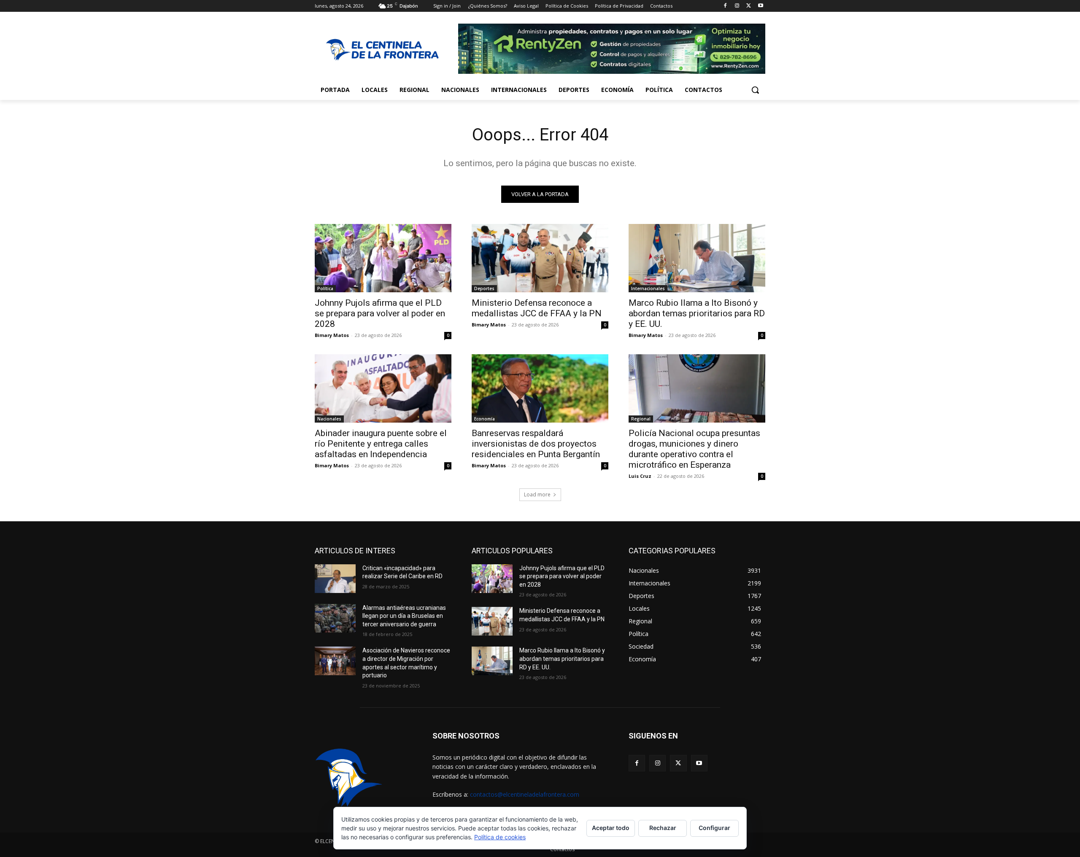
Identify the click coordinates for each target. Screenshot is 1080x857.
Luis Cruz (640, 476)
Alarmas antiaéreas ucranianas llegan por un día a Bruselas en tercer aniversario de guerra (404, 616)
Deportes (484, 288)
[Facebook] (725, 6)
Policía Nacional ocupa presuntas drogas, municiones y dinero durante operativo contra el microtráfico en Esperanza (694, 449)
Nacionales (329, 419)
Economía (484, 419)
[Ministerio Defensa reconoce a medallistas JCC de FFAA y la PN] (540, 258)
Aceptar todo (610, 827)
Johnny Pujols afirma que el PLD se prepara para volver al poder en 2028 (380, 313)
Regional (641, 419)
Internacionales (648, 288)
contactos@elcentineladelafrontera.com (524, 794)
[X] (748, 6)
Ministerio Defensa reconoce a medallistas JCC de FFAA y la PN (537, 308)
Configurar (714, 827)
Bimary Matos (332, 335)
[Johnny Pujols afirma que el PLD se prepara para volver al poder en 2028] (383, 258)
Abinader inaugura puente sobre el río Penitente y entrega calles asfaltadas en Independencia (381, 443)
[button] (755, 90)
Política (325, 288)
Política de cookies (500, 837)
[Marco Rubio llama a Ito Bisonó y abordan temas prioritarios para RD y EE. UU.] (697, 258)
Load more (537, 494)
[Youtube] (760, 6)
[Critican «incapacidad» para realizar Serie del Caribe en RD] (335, 578)
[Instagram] (737, 6)
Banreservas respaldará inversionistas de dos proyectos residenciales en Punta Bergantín (536, 443)
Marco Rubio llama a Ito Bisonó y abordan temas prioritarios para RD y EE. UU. (697, 313)
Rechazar (662, 827)
